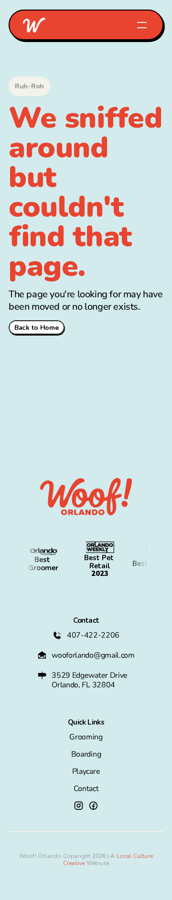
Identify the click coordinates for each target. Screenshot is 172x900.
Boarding (86, 754)
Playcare (86, 771)
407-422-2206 (93, 635)
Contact (86, 788)
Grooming (85, 737)
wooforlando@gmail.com (93, 655)
